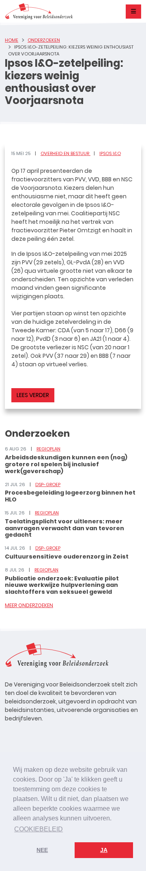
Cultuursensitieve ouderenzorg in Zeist (67, 556)
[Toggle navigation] (133, 11)
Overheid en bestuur (65, 153)
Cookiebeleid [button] (38, 829)
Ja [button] (103, 850)
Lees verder (33, 395)
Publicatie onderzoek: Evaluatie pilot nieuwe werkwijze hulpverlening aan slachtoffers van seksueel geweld (62, 585)
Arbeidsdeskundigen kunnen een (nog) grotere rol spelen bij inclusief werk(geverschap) (66, 464)
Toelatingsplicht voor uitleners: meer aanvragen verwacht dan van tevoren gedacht (64, 528)
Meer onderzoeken (29, 605)
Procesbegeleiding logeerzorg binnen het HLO (70, 496)
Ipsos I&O (110, 153)
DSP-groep (47, 484)
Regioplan (48, 449)
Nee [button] (42, 850)
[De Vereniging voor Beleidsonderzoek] (39, 11)
